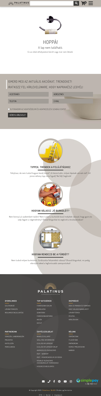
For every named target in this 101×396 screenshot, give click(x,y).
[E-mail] (43, 381)
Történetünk (73, 336)
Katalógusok (73, 320)
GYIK (40, 395)
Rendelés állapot (43, 336)
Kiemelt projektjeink (77, 347)
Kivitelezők (9, 343)
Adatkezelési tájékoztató (46, 350)
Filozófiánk (73, 340)
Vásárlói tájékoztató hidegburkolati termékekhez (48, 362)
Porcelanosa (10, 347)
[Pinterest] (59, 381)
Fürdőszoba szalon (44, 306)
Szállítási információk (45, 340)
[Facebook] (54, 381)
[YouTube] (65, 381)
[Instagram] (71, 381)
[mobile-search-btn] (76, 3)
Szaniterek (41, 313)
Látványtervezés (11, 309)
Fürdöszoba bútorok (45, 316)
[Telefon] (49, 381)
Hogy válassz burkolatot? (79, 309)
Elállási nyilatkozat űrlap (47, 347)
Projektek (9, 340)
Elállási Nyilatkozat (45, 343)
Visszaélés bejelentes (45, 366)
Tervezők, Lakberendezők (14, 336)
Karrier (71, 350)
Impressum (58, 395)
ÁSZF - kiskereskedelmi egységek (49, 357)
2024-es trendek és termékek (79, 306)
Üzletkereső (10, 306)
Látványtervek (74, 313)
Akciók (39, 320)
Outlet (39, 323)
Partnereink (73, 343)
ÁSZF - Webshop (42, 354)
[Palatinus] (91, 3)
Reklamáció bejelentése (14, 313)
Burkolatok (41, 309)
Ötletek (72, 316)
